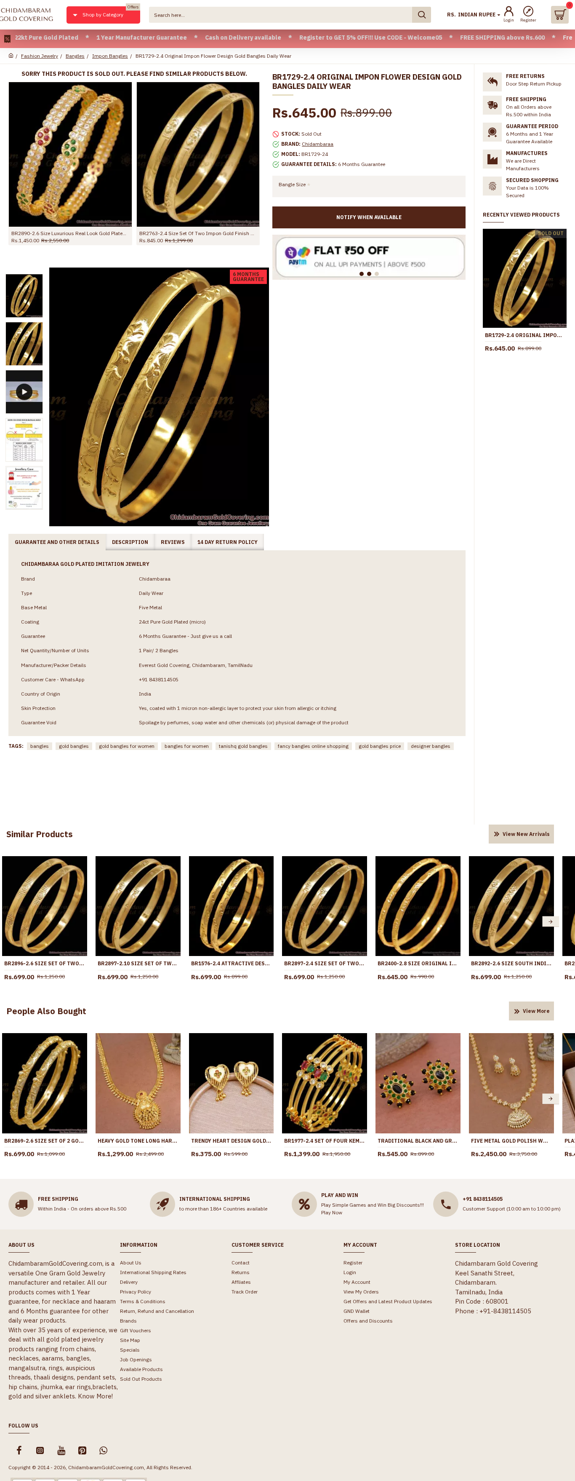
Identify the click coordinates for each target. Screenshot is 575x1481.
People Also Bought (46, 1011)
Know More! (95, 1396)
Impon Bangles (110, 56)
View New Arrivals (526, 834)
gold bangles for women (126, 746)
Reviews (173, 542)
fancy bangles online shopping (313, 746)
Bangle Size (292, 184)
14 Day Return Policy (227, 542)
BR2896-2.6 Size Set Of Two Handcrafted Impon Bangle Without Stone (44, 963)
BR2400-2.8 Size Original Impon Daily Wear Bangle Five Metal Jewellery (418, 963)
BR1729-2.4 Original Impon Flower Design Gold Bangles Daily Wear (524, 335)
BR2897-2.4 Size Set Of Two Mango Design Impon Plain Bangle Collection (324, 963)
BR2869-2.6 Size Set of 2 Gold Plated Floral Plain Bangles (44, 1141)
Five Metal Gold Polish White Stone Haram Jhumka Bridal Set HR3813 (511, 1141)
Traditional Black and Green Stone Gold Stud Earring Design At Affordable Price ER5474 (418, 1141)
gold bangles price (380, 746)
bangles (39, 746)
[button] (550, 921)
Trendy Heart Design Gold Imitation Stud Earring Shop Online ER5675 (231, 1141)
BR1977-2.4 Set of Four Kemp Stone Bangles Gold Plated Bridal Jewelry (324, 1141)
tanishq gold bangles (243, 746)
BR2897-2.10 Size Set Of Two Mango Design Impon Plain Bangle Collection (138, 963)
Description (130, 542)
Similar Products (39, 834)
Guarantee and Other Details (57, 542)
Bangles (75, 56)
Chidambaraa (317, 144)
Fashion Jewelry (39, 56)
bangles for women (187, 746)
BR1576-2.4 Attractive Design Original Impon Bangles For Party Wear (202, 233)
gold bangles (74, 746)
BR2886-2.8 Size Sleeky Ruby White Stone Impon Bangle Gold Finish (74, 233)
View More (536, 1011)
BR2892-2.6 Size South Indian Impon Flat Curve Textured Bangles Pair (511, 963)
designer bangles (430, 746)
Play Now (331, 1212)
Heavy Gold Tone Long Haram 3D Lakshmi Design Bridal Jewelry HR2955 (138, 1141)
